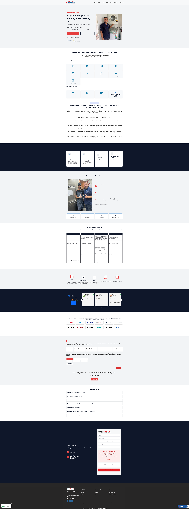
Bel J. (113, 294)
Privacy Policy (83, 501)
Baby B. (100, 294)
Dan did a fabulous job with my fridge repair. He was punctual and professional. (101, 300)
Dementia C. (87, 294)
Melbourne (96, 492)
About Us (98, 2)
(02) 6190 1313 (72, 452)
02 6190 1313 (113, 496)
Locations (115, 2)
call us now (94, 379)
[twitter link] (69, 501)
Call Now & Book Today (73, 34)
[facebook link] (67, 501)
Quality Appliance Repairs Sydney (74, 297)
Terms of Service (83, 503)
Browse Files (109, 459)
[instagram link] (72, 501)
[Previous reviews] (81, 300)
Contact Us (121, 2)
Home (95, 2)
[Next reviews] (122, 300)
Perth (96, 494)
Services (102, 2)
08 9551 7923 (113, 492)
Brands (107, 2)
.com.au (71, 496)
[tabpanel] (108, 363)
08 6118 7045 (114, 494)
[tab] (69, 349)
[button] (79, 210)
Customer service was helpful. (87, 298)
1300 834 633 (71, 498)
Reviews (111, 2)
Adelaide (96, 496)
